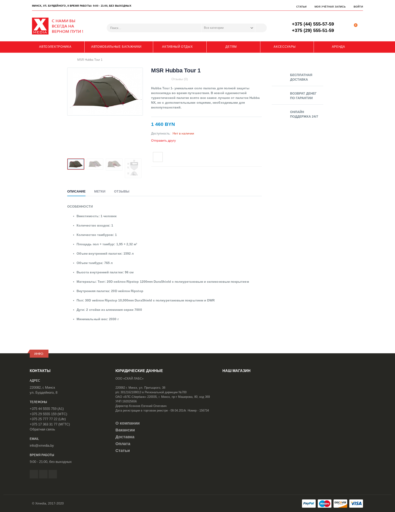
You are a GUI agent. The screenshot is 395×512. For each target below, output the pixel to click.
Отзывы (121, 191)
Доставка (124, 437)
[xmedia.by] (60, 26)
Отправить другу (163, 140)
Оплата (122, 443)
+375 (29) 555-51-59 (313, 30)
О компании (127, 423)
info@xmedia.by (42, 445)
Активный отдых (177, 46)
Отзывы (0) (179, 79)
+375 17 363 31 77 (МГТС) (50, 424)
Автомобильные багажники (116, 46)
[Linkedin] (52, 474)
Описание (76, 191)
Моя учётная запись (330, 6)
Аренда (338, 46)
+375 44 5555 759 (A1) (47, 409)
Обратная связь (42, 429)
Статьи (301, 6)
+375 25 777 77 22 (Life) (48, 419)
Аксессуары (285, 46)
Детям (231, 46)
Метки (99, 191)
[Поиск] (261, 28)
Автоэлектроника (55, 46)
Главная (69, 59)
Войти (358, 6)
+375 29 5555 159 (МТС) (48, 414)
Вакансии (125, 430)
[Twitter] (43, 474)
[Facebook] (34, 474)
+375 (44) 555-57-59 (313, 23)
